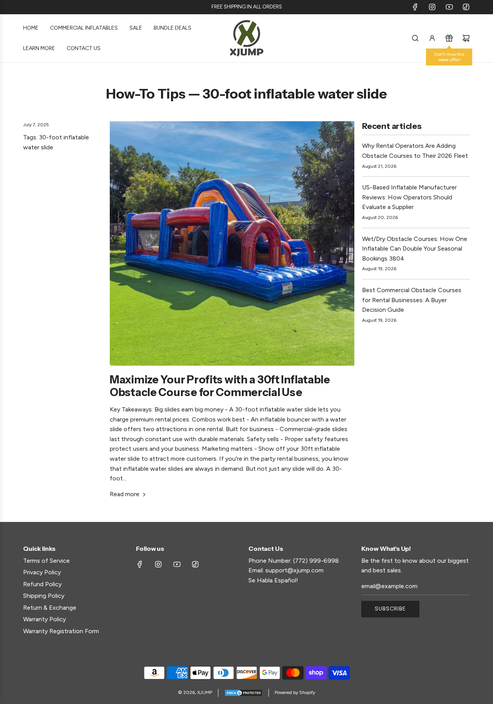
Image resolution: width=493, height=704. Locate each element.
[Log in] (432, 38)
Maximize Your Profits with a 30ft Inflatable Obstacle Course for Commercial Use (220, 386)
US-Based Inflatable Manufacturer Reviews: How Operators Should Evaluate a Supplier (409, 197)
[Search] (415, 38)
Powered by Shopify (295, 692)
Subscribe (390, 608)
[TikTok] (466, 7)
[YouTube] (449, 7)
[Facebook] (415, 7)
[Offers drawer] (449, 38)
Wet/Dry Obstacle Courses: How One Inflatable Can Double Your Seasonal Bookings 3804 (414, 248)
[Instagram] (432, 7)
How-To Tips (145, 93)
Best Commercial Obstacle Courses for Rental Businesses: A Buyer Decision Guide (411, 299)
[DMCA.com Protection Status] (243, 692)
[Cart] (466, 38)
